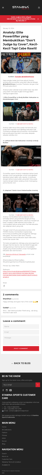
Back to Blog (21, 363)
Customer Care (7, 459)
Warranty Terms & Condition (11, 462)
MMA (4, 438)
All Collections (6, 430)
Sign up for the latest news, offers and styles (17, 380)
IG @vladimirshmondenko (24, 170)
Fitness (4, 435)
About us (5, 456)
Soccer (4, 441)
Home (4, 427)
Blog (3, 444)
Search (4, 453)
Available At (6, 465)
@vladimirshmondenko (25, 124)
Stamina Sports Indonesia (13, 471)
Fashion (4, 432)
